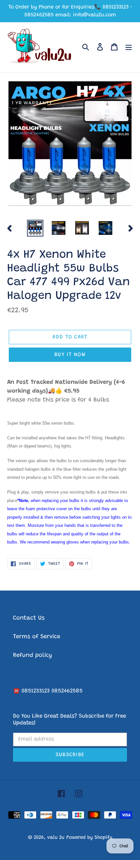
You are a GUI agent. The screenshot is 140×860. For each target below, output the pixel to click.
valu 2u (55, 837)
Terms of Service (36, 637)
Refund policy (32, 655)
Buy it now (70, 354)
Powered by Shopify (89, 837)
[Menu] (128, 47)
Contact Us (29, 618)
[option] (35, 228)
